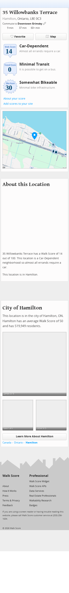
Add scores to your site (18, 103)
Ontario (18, 442)
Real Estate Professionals (42, 495)
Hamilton (9, 19)
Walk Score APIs (37, 486)
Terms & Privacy (11, 500)
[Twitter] (4, 481)
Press (5, 495)
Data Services (36, 491)
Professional (38, 476)
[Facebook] (10, 481)
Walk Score (10, 476)
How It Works (9, 491)
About (5, 486)
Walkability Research (40, 500)
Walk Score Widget (39, 481)
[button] (34, 136)
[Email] (16, 481)
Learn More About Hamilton (34, 436)
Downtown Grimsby (30, 23)
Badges (33, 505)
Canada (6, 442)
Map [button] (53, 36)
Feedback (7, 505)
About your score (14, 98)
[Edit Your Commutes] (45, 23)
